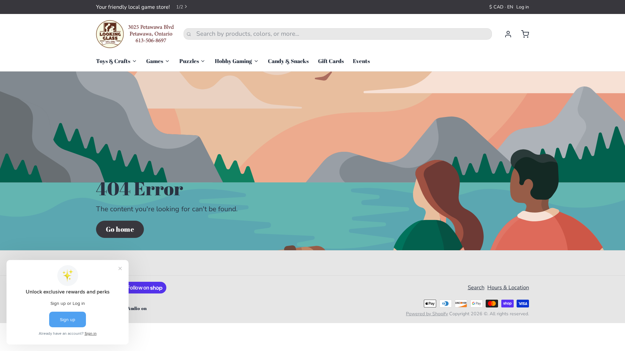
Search (476, 287)
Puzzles (189, 61)
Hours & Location (508, 287)
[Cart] (522, 34)
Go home (120, 229)
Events (361, 61)
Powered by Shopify (427, 314)
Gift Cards (331, 61)
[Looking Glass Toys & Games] (135, 34)
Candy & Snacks (288, 61)
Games (154, 61)
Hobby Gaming (233, 61)
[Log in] (505, 34)
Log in (522, 7)
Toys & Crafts (113, 61)
